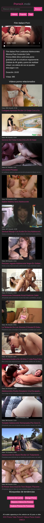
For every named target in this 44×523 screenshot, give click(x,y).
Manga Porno (30, 498)
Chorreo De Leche (15, 498)
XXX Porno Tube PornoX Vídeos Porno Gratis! (21, 517)
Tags (31, 14)
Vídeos (14, 14)
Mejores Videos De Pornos (22, 502)
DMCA (22, 520)
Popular (23, 14)
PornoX (22, 4)
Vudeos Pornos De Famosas (22, 506)
